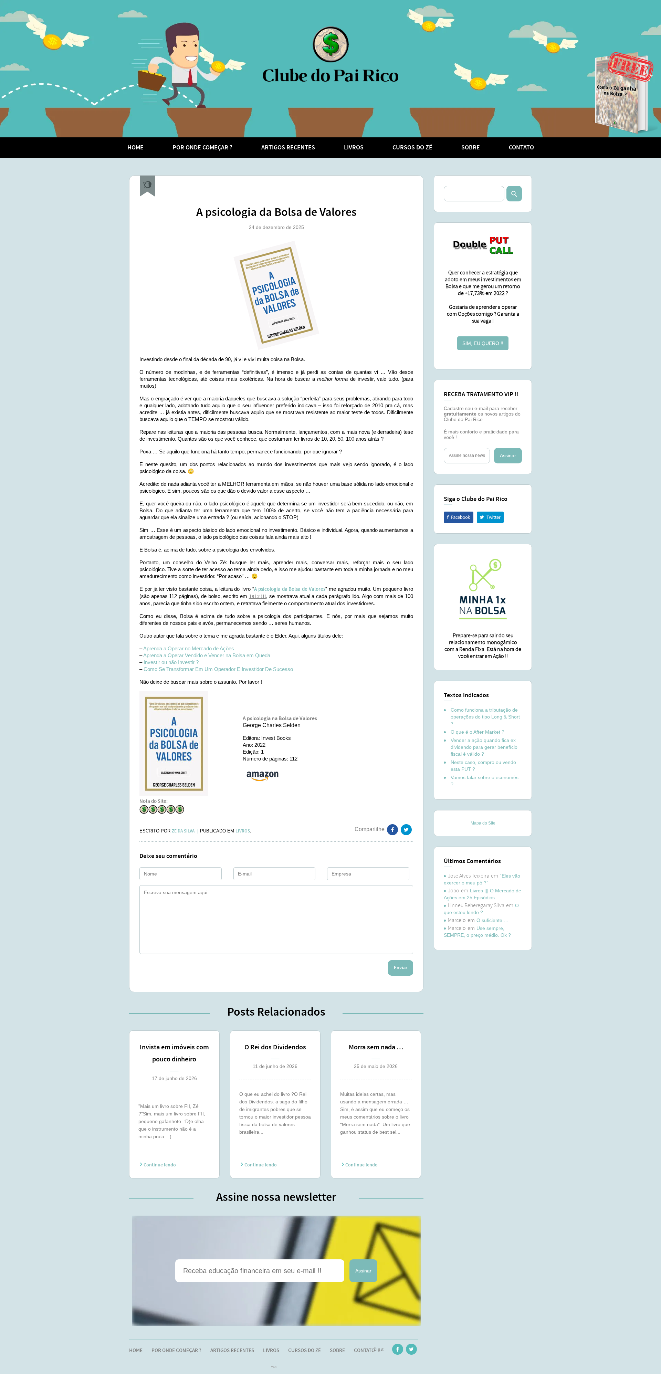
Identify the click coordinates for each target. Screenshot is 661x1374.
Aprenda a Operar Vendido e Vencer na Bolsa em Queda (206, 655)
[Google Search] (514, 193)
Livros (354, 148)
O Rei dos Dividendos (275, 1047)
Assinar (363, 1270)
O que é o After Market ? (477, 732)
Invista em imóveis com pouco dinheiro (174, 1053)
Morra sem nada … (376, 1047)
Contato (521, 148)
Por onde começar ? (202, 148)
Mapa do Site (483, 823)
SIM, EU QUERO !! (482, 343)
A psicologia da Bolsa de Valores (289, 589)
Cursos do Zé (412, 148)
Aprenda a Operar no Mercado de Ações (188, 648)
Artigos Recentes (288, 148)
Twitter (490, 517)
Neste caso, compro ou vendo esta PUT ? (483, 765)
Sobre (470, 148)
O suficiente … (492, 920)
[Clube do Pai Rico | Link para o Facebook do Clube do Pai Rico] (398, 1350)
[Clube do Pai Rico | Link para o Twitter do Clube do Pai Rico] (406, 831)
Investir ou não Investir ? (171, 662)
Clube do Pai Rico (330, 54)
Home (135, 148)
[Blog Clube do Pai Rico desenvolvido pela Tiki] (273, 1367)
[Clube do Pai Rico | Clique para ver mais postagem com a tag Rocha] (147, 186)
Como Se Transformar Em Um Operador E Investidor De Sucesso (218, 669)
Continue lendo (159, 1165)
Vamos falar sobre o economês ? (484, 781)
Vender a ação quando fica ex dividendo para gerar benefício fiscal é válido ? (484, 747)
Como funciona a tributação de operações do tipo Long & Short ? (485, 716)
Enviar (400, 968)
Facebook (458, 517)
